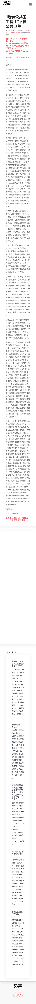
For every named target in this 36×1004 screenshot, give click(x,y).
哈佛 (12, 33)
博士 (15, 33)
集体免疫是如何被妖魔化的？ (17, 914)
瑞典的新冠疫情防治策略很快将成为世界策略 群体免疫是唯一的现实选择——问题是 (18, 792)
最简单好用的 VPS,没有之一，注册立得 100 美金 (17, 519)
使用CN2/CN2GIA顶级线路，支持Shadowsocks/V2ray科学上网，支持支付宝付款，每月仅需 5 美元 (18, 43)
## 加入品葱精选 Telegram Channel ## (17, 52)
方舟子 (10, 30)
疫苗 (18, 33)
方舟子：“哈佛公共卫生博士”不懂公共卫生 (18, 663)
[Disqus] (18, 563)
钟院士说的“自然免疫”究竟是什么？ (18, 854)
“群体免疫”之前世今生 (18, 725)
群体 (9, 33)
